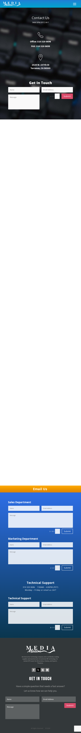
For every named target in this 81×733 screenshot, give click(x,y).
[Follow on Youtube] (47, 670)
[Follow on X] (38, 670)
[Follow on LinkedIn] (43, 670)
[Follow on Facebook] (34, 670)
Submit (67, 96)
